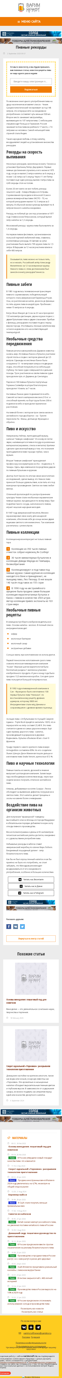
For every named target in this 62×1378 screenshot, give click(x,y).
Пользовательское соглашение (42, 1362)
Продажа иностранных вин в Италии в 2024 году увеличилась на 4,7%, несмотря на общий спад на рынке (30, 1183)
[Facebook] (9, 925)
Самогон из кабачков (19, 1214)
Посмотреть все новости (32, 1308)
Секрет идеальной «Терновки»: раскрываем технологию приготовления (28, 1068)
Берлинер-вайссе (17, 1194)
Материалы (19, 1138)
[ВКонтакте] (16, 925)
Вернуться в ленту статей (31, 938)
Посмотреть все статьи (32, 1311)
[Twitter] (23, 925)
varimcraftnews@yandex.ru (33, 1333)
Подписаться (31, 89)
